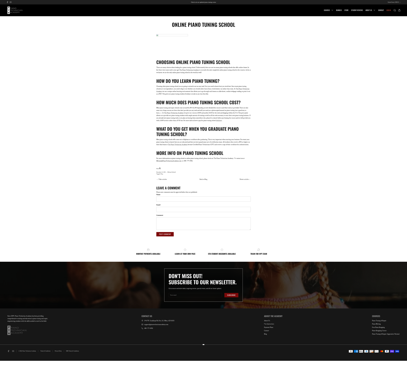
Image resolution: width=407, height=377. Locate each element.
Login (388, 10)
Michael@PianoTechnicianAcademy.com (169, 161)
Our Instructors (269, 324)
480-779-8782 (148, 328)
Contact (381, 10)
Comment (159, 215)
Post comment (165, 234)
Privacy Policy (58, 351)
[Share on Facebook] (162, 169)
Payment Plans (268, 327)
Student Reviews (357, 10)
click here (219, 121)
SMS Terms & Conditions (72, 351)
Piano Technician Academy (29, 351)
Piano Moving (376, 324)
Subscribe (231, 295)
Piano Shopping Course (379, 331)
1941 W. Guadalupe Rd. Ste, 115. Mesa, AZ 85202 (159, 321)
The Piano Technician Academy (189, 70)
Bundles (339, 10)
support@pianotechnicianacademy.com (156, 324)
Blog (162, 174)
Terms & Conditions (45, 351)
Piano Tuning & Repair (379, 321)
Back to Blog (203, 179)
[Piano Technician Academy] (15, 10)
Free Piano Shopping (378, 327)
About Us (368, 10)
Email (158, 205)
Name (158, 195)
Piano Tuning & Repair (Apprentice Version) (386, 334)
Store (346, 10)
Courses (327, 10)
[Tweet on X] (160, 168)
